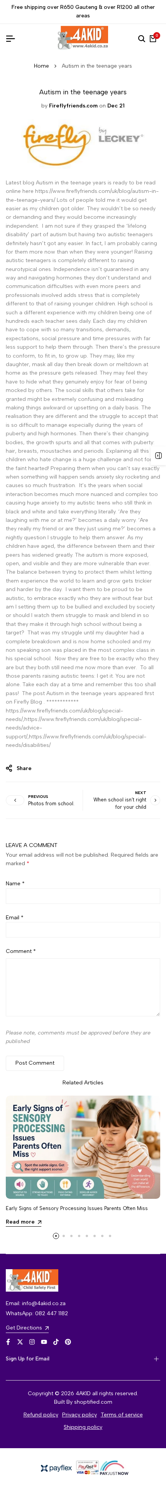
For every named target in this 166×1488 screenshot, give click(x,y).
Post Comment (34, 1063)
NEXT (140, 792)
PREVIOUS (38, 796)
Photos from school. (51, 803)
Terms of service (122, 1414)
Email (15, 917)
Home (41, 66)
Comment (21, 951)
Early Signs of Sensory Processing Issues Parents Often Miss (77, 1208)
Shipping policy (83, 1427)
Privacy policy (79, 1414)
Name (15, 883)
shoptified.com (93, 1402)
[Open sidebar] (158, 456)
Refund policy (41, 1414)
